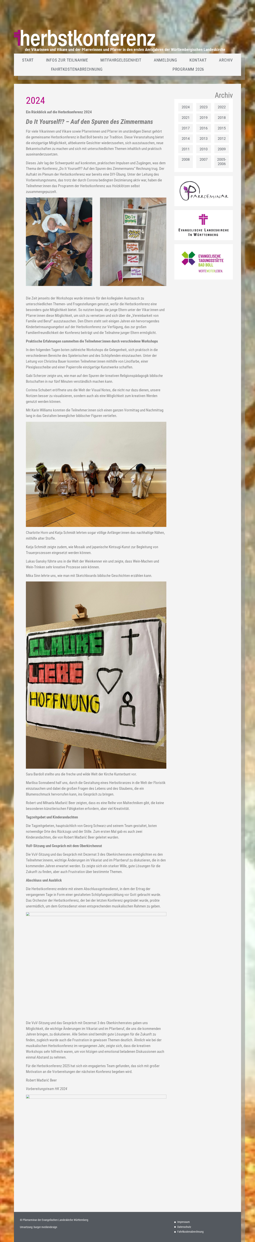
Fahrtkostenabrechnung (77, 69)
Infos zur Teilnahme (67, 60)
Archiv (226, 60)
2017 (186, 128)
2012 (222, 138)
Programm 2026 (188, 69)
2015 (222, 128)
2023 (204, 107)
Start (28, 60)
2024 (186, 107)
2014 (186, 138)
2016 (204, 128)
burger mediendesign (45, 1227)
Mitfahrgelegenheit (120, 60)
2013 (204, 138)
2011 (186, 149)
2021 (186, 117)
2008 (186, 159)
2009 (222, 149)
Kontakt (198, 60)
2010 (204, 149)
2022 (222, 107)
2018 (222, 117)
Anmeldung (165, 60)
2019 (204, 117)
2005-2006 (221, 161)
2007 (204, 159)
